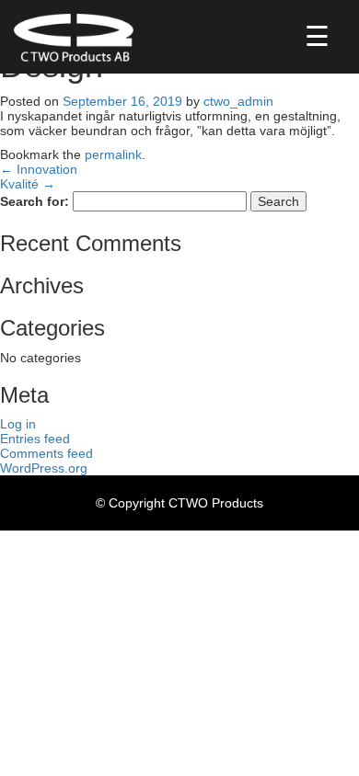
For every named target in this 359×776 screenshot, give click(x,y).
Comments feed (46, 453)
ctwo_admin (238, 101)
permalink (113, 154)
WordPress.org (43, 468)
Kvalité (27, 184)
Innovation (38, 169)
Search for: (34, 201)
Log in (18, 424)
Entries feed (35, 438)
